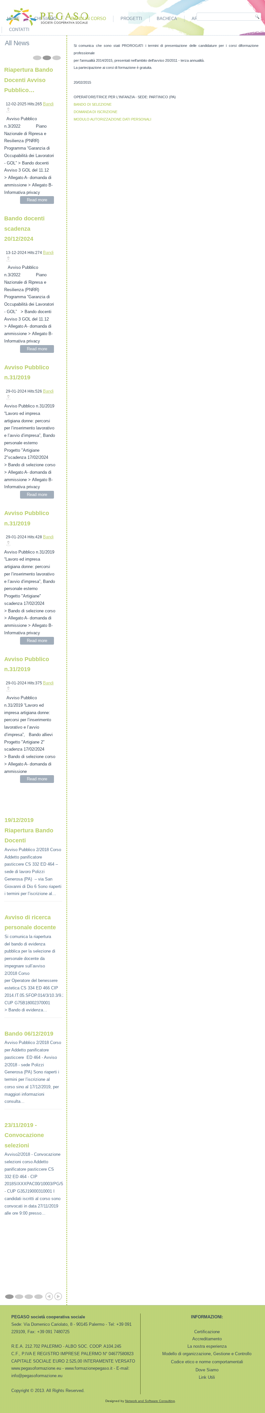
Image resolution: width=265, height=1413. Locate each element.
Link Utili (207, 1377)
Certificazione (207, 1331)
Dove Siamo (207, 1369)
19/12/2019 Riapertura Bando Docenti (29, 830)
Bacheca (167, 18)
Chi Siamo (45, 18)
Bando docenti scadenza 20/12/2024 (24, 228)
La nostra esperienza (207, 1346)
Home (13, 18)
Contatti (19, 29)
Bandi (48, 103)
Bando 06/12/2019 (29, 1033)
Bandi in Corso (88, 18)
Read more (37, 199)
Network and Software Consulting (150, 1401)
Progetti (131, 18)
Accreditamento (207, 1338)
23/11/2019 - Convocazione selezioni (24, 1135)
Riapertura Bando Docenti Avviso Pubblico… (28, 80)
